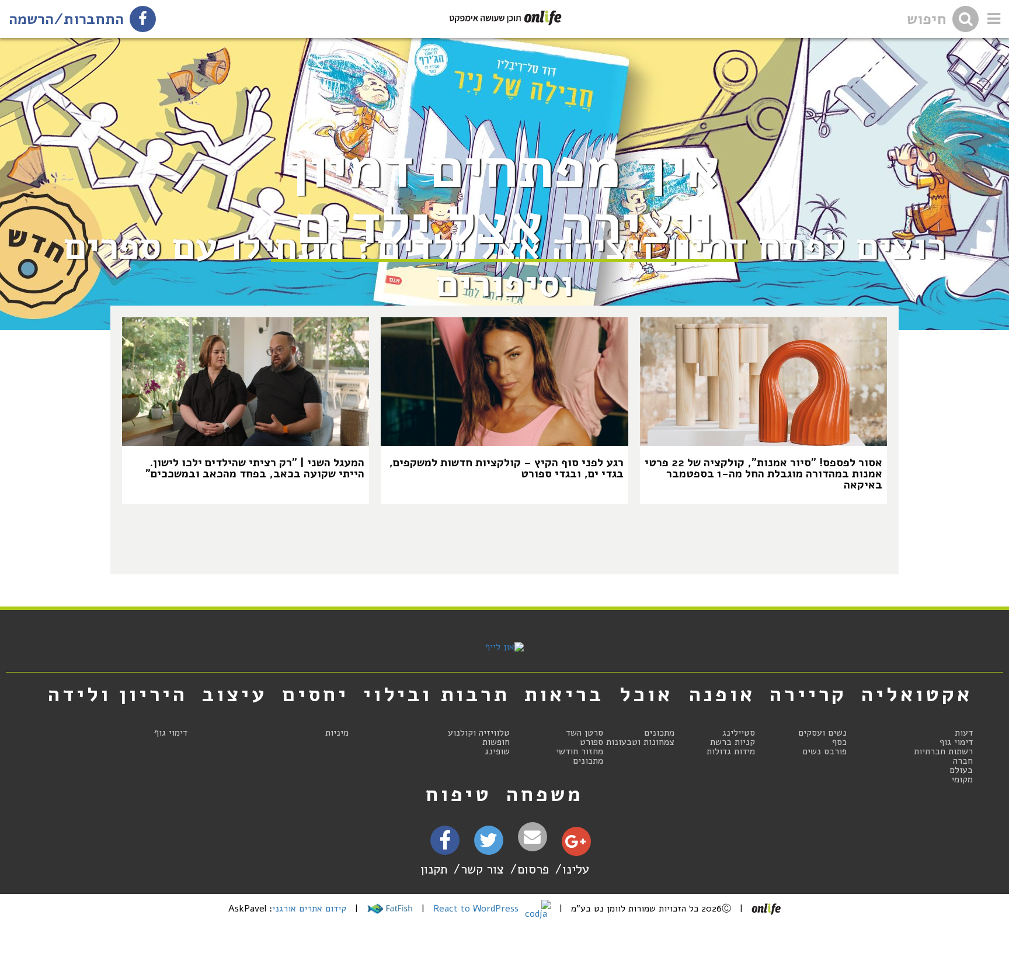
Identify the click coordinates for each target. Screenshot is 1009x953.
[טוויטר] (488, 844)
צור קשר (482, 869)
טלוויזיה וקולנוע (479, 732)
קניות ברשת (732, 742)
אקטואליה (916, 694)
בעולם (961, 770)
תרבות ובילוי (436, 694)
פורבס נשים (824, 751)
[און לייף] (504, 646)
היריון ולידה (117, 694)
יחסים (315, 694)
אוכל (646, 694)
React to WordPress (477, 908)
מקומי (962, 779)
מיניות (337, 732)
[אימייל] (532, 837)
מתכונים (659, 732)
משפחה (544, 794)
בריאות (564, 694)
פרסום (533, 869)
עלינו (575, 869)
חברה (963, 760)
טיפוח (459, 794)
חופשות (496, 742)
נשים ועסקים (822, 732)
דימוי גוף (956, 742)
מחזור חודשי (579, 751)
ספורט (591, 742)
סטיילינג (738, 732)
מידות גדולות (731, 751)
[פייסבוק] (445, 844)
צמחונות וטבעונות (640, 742)
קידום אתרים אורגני (309, 908)
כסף (839, 742)
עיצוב (234, 694)
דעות (964, 732)
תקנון (433, 869)
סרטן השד (584, 732)
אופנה (722, 694)
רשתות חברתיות (943, 751)
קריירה (808, 694)
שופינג (497, 751)
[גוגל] (575, 844)
